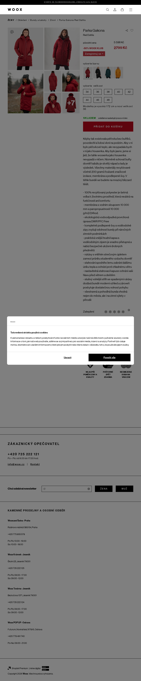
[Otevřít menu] (130, 9)
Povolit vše (109, 357)
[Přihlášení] (114, 9)
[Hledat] (107, 9)
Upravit (67, 357)
